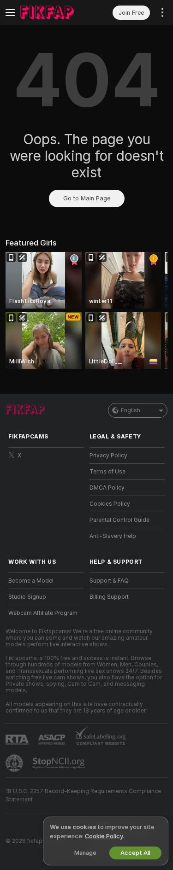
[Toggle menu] (10, 12)
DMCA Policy (107, 488)
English (130, 410)
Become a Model (31, 581)
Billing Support (109, 597)
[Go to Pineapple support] (15, 763)
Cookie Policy (104, 836)
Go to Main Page (86, 198)
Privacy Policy (108, 455)
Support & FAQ (109, 581)
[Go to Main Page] (53, 12)
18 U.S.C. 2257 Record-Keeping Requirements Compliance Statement (83, 795)
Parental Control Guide (119, 520)
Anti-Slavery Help (112, 536)
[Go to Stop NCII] (59, 763)
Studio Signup (27, 597)
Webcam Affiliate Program (43, 613)
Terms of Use (107, 471)
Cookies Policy (109, 504)
